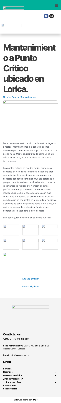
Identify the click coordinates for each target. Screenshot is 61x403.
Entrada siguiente (30, 286)
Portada (7, 368)
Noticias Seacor (11, 97)
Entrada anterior (30, 278)
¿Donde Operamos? (13, 378)
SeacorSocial (10, 388)
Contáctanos (9, 385)
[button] (45, 5)
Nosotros (8, 372)
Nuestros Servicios (12, 375)
